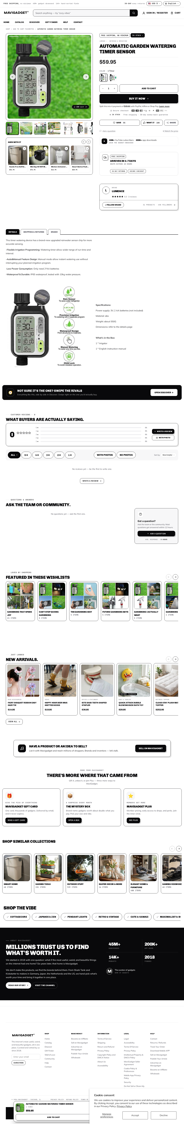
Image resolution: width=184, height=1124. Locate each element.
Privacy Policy (124, 1106)
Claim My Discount (92, 576)
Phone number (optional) (66, 539)
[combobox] (60, 546)
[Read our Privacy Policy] (130, 561)
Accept (135, 1115)
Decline (164, 1115)
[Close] (132, 506)
